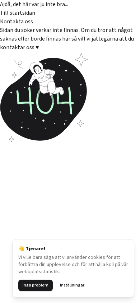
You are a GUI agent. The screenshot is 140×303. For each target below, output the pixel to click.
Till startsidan (17, 13)
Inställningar (72, 285)
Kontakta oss (16, 21)
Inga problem (35, 285)
